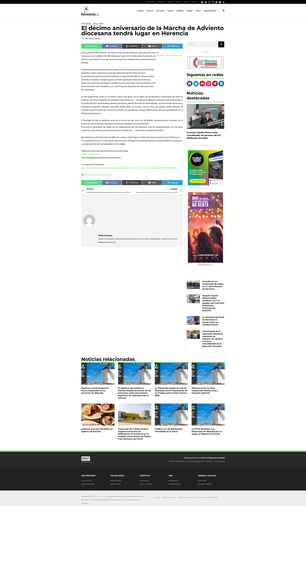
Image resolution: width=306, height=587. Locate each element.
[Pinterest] (209, 2)
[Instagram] (213, 2)
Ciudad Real (202, 481)
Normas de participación (185, 497)
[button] (217, 10)
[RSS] (224, 2)
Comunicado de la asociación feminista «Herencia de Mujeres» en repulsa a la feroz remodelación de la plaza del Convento (212, 338)
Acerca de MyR (219, 461)
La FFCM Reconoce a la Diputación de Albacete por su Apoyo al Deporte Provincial (207, 431)
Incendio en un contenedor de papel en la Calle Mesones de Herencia (212, 285)
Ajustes (206, 583)
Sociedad (86, 23)
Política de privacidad (169, 497)
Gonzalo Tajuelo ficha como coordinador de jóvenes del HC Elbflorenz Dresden (204, 135)
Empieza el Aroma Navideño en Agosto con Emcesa (97, 430)
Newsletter (170, 2)
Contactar (186, 2)
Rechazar (191, 583)
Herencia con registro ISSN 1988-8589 (206, 497)
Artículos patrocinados (177, 461)
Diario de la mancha (217, 458)
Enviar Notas (161, 2)
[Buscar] (221, 44)
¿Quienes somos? (150, 2)
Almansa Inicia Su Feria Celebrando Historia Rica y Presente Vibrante (205, 390)
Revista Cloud (115, 484)
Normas (178, 2)
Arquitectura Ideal (87, 484)
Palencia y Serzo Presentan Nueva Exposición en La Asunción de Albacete (95, 390)
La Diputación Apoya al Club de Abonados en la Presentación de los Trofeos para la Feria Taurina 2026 (171, 392)
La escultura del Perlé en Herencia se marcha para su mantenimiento (213, 321)
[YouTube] (216, 2)
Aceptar (176, 583)
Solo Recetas (144, 481)
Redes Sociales (116, 481)
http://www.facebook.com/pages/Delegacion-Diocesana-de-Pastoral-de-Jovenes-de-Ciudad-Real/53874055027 (129, 168)
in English (194, 2)
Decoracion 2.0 (86, 481)
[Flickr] (220, 2)
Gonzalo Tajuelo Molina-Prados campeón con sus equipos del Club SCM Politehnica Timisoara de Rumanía (213, 303)
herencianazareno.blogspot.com (98, 174)
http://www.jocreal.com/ (91, 154)
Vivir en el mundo (146, 484)
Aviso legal (157, 497)
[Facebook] (202, 2)
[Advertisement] (139, 214)
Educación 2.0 (173, 481)
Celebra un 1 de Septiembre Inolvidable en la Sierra (168, 430)
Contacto (209, 461)
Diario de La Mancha (205, 484)
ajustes (156, 584)
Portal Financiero (175, 484)
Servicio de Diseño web (195, 461)
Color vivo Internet (100, 496)
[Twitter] (206, 2)
